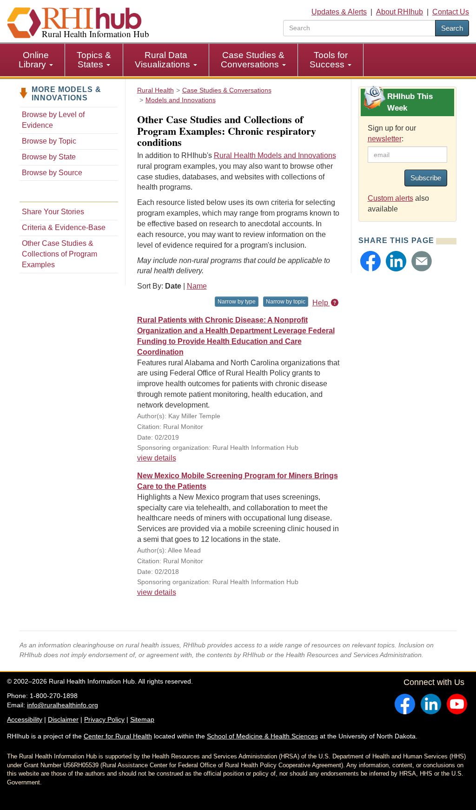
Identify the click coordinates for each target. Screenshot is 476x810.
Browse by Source (52, 173)
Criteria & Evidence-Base (64, 227)
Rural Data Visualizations (163, 59)
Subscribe (425, 178)
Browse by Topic (49, 141)
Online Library (34, 59)
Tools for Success (329, 59)
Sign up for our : (392, 133)
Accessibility (24, 719)
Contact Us (450, 12)
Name (197, 286)
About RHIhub (399, 12)
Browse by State (49, 157)
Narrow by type (237, 301)
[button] (370, 261)
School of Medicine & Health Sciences (262, 736)
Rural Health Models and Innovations (275, 155)
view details (156, 458)
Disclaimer (63, 719)
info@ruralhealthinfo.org (62, 705)
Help (321, 303)
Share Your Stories (53, 212)
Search (452, 28)
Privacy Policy (104, 719)
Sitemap (142, 719)
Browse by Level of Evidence (53, 120)
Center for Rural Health (118, 736)
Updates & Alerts (339, 12)
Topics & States (94, 59)
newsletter (385, 139)
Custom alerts (390, 198)
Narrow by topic (285, 301)
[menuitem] (36, 60)
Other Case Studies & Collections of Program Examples (59, 254)
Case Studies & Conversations (252, 59)
